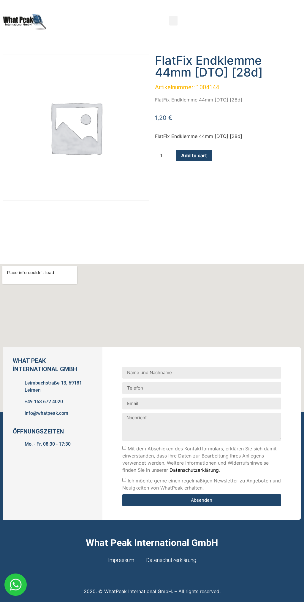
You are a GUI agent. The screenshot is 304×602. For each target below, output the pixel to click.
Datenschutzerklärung (171, 560)
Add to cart (194, 155)
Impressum (121, 560)
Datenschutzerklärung (194, 470)
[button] (173, 21)
